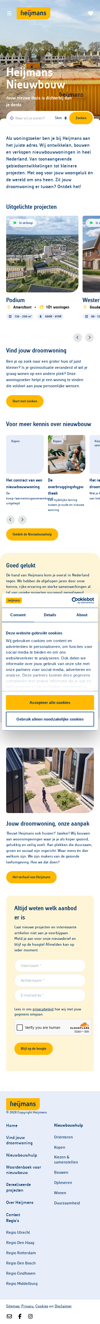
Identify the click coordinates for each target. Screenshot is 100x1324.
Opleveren (63, 1182)
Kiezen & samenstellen (66, 1160)
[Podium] (42, 307)
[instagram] (30, 1317)
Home (11, 1125)
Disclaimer (63, 1306)
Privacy (27, 1306)
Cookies (41, 1306)
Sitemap (12, 1306)
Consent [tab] (18, 614)
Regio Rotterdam (21, 1252)
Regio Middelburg (22, 1283)
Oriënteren (63, 1137)
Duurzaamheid (67, 1203)
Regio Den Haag (20, 1242)
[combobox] (30, 118)
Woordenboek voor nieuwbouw (23, 1170)
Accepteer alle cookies (49, 702)
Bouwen (61, 1172)
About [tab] (82, 614)
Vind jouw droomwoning (19, 1140)
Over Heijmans (19, 1202)
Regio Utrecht (18, 1232)
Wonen (60, 1192)
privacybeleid (43, 1009)
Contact (13, 1214)
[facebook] (20, 1317)
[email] (9, 1317)
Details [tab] (50, 614)
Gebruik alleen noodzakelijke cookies (50, 719)
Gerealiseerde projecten (18, 1187)
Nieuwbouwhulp (21, 1155)
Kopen (59, 1147)
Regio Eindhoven (20, 1273)
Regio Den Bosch (21, 1263)
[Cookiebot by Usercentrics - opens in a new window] (72, 600)
